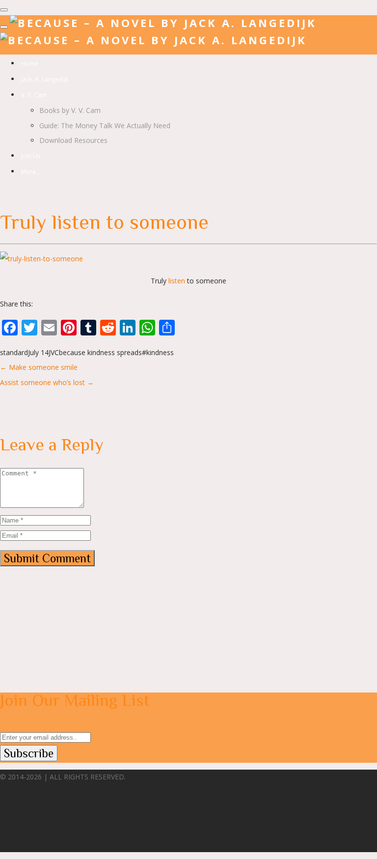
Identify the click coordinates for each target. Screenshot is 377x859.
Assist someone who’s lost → (47, 382)
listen (176, 280)
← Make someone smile (39, 367)
